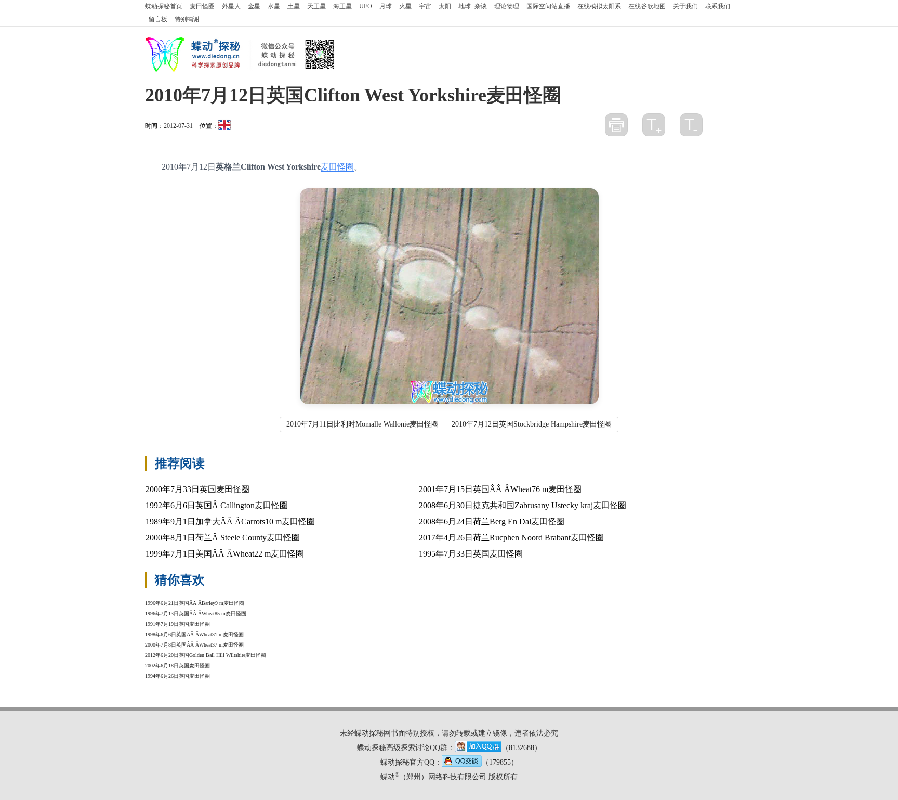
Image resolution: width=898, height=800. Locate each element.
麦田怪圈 (202, 6)
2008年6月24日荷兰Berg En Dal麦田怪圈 (491, 521)
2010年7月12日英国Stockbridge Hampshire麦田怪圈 (532, 424)
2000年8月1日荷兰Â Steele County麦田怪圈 (223, 537)
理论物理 (506, 6)
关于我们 (685, 6)
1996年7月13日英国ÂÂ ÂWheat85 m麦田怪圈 (195, 613)
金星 (254, 6)
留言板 (158, 19)
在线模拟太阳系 (599, 6)
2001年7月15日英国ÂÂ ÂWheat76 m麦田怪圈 (500, 489)
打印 (616, 124)
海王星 (342, 6)
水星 (274, 6)
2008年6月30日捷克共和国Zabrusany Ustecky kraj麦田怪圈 (522, 505)
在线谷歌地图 (647, 6)
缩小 (691, 124)
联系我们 (717, 6)
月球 (385, 6)
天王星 (316, 6)
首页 (163, 6)
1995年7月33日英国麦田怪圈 (471, 553)
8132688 (521, 748)
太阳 (445, 6)
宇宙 (425, 6)
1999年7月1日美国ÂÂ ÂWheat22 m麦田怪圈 (225, 553)
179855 (500, 762)
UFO (365, 6)
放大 (653, 124)
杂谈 (480, 6)
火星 (405, 6)
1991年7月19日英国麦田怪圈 (177, 624)
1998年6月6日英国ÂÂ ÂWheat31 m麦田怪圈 (194, 634)
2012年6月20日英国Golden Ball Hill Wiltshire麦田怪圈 (205, 655)
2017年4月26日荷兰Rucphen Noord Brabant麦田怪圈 (511, 537)
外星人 (231, 6)
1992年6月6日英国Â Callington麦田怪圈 (217, 505)
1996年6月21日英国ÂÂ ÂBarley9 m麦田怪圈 (194, 603)
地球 (464, 6)
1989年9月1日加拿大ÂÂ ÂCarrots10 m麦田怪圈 (230, 521)
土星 (293, 6)
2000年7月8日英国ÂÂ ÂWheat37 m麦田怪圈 (194, 645)
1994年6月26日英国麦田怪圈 (177, 676)
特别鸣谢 (187, 19)
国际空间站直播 (548, 6)
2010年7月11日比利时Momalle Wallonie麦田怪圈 (362, 424)
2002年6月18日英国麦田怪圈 (177, 665)
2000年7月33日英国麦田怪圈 (197, 489)
